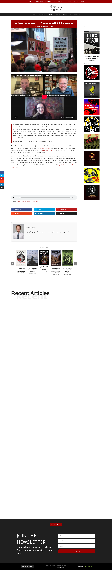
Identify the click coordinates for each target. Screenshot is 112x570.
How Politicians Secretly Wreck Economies (56, 503)
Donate (65, 14)
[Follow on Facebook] (57, 524)
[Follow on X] (51, 524)
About (33, 14)
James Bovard (48, 1)
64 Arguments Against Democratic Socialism (56, 363)
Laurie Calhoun (39, 1)
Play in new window (23, 201)
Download (34, 201)
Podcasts (50, 14)
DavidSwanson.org (48, 150)
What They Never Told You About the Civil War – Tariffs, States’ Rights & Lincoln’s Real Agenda (56, 433)
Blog (71, 14)
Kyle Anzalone (67, 1)
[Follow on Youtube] (60, 524)
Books (43, 14)
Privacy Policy (60, 567)
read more (56, 369)
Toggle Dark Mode (27, 566)
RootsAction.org (45, 148)
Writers (83, 1)
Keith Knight (76, 1)
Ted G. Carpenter (58, 1)
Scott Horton (31, 1)
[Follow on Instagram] (54, 524)
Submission (77, 14)
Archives (57, 14)
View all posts (29, 236)
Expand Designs (88, 566)
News (38, 14)
